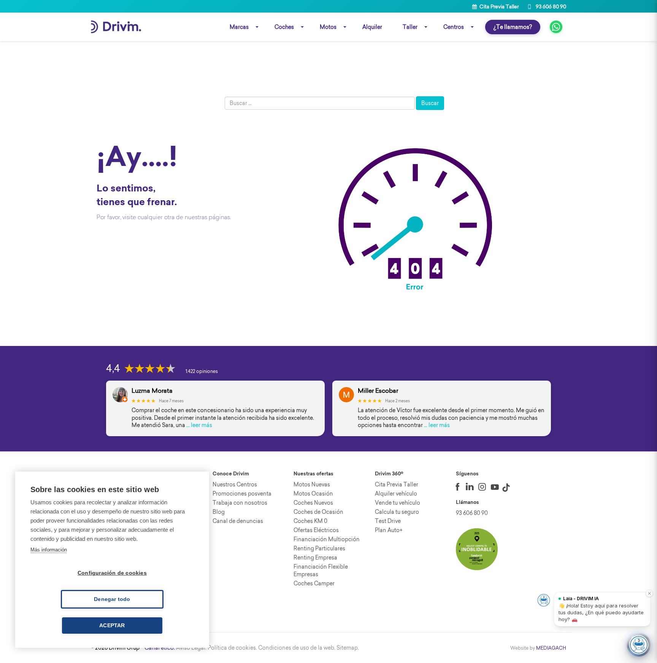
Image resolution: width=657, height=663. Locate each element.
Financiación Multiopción (327, 539)
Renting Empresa (315, 557)
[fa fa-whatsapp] (556, 27)
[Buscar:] (320, 103)
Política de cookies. (232, 647)
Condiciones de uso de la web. (296, 647)
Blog (219, 511)
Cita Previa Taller (498, 6)
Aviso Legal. (191, 647)
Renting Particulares (319, 548)
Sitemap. (347, 647)
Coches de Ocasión (318, 511)
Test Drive (388, 521)
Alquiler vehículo (396, 493)
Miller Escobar (378, 390)
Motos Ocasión (313, 493)
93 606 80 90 (550, 6)
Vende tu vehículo (397, 502)
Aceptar (112, 625)
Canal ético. (159, 647)
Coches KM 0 (310, 521)
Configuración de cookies (112, 573)
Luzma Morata (152, 390)
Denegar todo (112, 599)
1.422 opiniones (202, 371)
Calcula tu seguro (397, 511)
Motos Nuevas (312, 484)
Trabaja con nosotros (240, 502)
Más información (48, 550)
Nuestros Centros (235, 484)
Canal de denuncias (238, 521)
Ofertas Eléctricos (316, 530)
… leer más (199, 425)
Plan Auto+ (389, 530)
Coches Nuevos (313, 502)
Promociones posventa (242, 493)
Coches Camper (314, 583)
